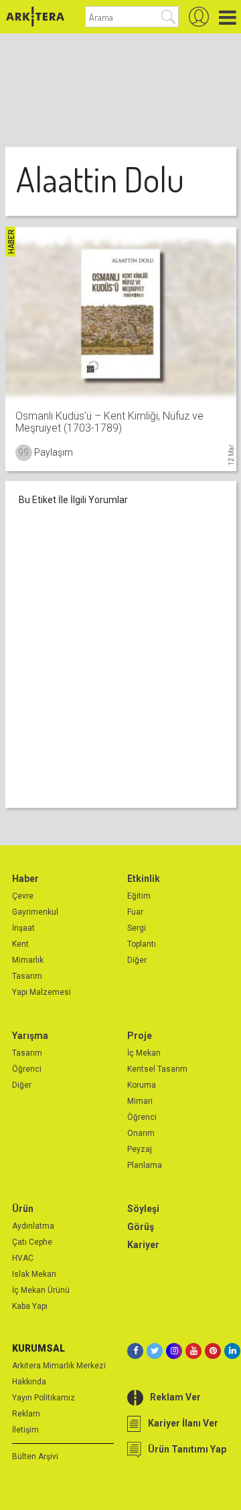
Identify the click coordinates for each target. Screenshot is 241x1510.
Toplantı (141, 944)
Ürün (22, 1208)
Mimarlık (28, 960)
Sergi (136, 928)
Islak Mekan (34, 1274)
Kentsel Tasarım (157, 1069)
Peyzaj (139, 1149)
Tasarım (27, 976)
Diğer (137, 960)
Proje (139, 1035)
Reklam (26, 1413)
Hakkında (29, 1381)
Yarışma (30, 1035)
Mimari (140, 1101)
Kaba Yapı (30, 1306)
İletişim (25, 1429)
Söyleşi (143, 1208)
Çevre (22, 896)
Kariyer (143, 1244)
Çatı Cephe (32, 1242)
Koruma (141, 1085)
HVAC (22, 1258)
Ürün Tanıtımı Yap (187, 1449)
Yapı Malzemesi (41, 992)
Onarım (141, 1133)
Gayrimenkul (35, 912)
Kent (20, 944)
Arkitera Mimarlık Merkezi (59, 1365)
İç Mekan (144, 1053)
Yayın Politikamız (43, 1397)
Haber (25, 878)
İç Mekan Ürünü (41, 1290)
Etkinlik (143, 878)
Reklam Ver (175, 1397)
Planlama (144, 1165)
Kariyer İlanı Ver (183, 1423)
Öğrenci (27, 1069)
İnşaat (23, 928)
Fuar (135, 912)
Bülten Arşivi (35, 1456)
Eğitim (139, 896)
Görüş (140, 1226)
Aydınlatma (33, 1226)
